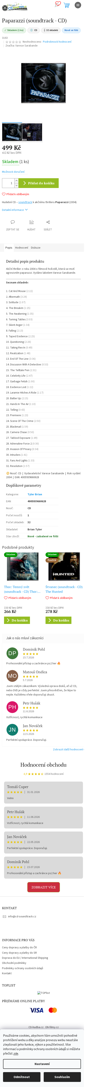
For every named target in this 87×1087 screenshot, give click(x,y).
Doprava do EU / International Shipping (25, 958)
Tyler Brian (35, 494)
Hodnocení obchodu (43, 764)
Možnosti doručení (13, 172)
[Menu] (78, 5)
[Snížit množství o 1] (16, 185)
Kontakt (7, 973)
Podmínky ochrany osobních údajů (22, 968)
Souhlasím (62, 1077)
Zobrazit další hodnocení (68, 750)
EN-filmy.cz (52, 1027)
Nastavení (42, 1064)
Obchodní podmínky (14, 963)
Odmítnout (22, 1077)
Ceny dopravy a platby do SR (19, 953)
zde (15, 1053)
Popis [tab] (8, 248)
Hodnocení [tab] (21, 248)
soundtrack (25, 202)
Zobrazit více (44, 887)
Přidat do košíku (41, 183)
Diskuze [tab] (35, 248)
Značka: (21, 46)
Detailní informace (13, 210)
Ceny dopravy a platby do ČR (19, 947)
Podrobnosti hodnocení (57, 42)
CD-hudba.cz (36, 1027)
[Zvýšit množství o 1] (16, 180)
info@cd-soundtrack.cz (22, 916)
